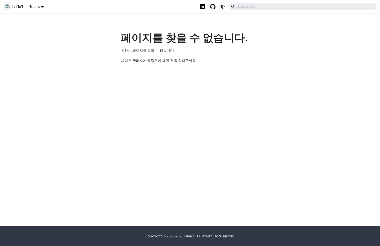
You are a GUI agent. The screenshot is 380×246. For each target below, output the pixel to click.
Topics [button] (34, 6)
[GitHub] (213, 6)
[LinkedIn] (202, 6)
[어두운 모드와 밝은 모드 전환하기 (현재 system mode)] (222, 6)
